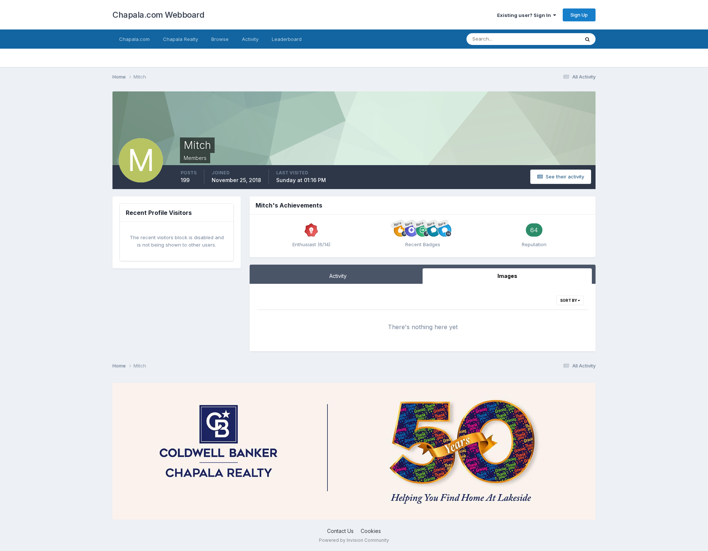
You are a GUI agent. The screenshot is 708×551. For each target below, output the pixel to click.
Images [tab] (507, 276)
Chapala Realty (180, 39)
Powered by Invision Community (354, 540)
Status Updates (552, 39)
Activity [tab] (338, 276)
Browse (220, 39)
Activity (250, 39)
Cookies (371, 531)
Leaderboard (287, 39)
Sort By (569, 300)
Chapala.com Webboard (158, 15)
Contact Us (340, 531)
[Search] (587, 39)
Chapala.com (134, 39)
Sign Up (579, 15)
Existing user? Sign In (525, 15)
